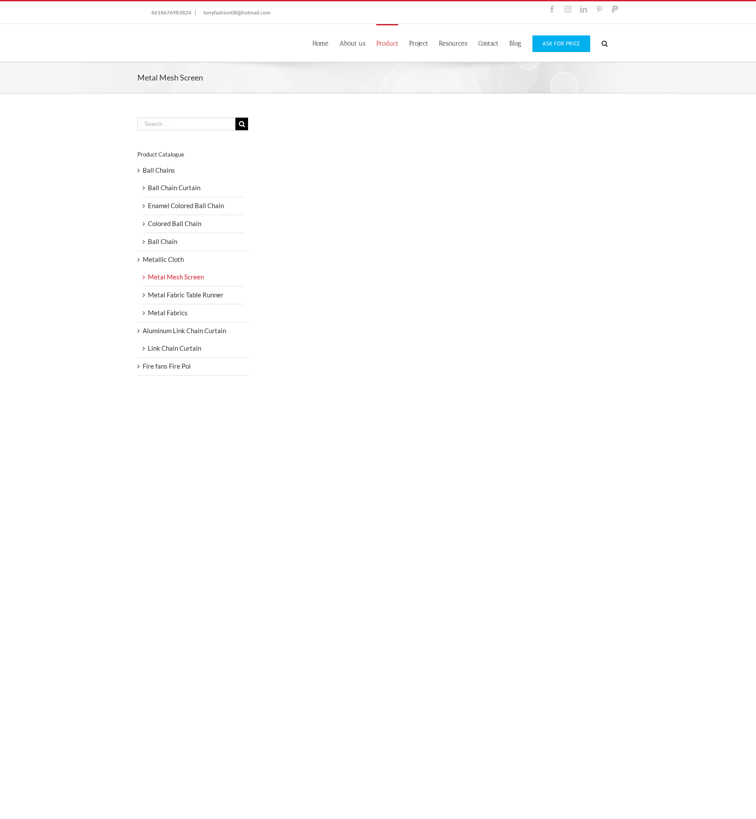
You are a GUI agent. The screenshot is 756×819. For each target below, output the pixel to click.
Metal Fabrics (168, 313)
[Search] (605, 43)
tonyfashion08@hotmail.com (236, 12)
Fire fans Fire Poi (167, 366)
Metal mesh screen (315, 645)
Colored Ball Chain (174, 223)
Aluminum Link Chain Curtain (184, 331)
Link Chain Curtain (174, 348)
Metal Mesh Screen (307, 273)
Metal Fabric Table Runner (186, 295)
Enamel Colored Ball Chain (186, 205)
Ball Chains (159, 170)
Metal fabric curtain (487, 645)
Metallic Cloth (351, 273)
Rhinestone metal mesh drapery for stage (523, 450)
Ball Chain (162, 241)
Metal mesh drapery (488, 263)
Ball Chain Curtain (174, 188)
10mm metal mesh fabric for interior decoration (363, 263)
